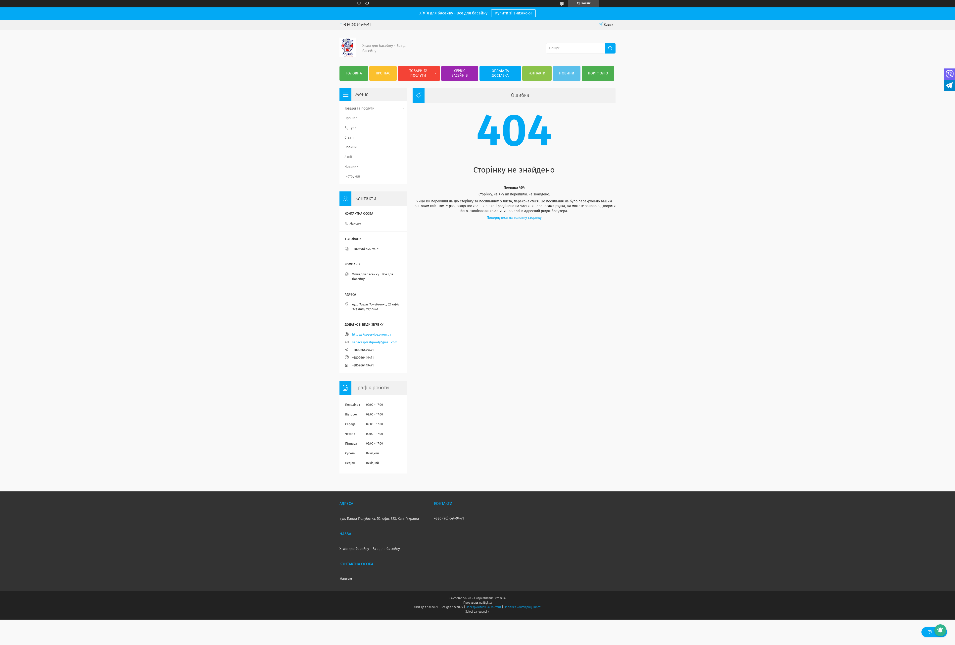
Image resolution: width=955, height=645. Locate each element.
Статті (349, 137)
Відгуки (350, 128)
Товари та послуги (418, 73)
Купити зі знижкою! (513, 13)
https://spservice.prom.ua (371, 334)
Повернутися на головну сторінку (514, 218)
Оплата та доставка (500, 73)
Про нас (383, 73)
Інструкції (352, 176)
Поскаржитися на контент (483, 607)
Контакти (536, 73)
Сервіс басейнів (459, 73)
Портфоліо (598, 73)
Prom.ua (500, 598)
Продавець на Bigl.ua (477, 602)
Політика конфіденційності (522, 607)
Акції (348, 157)
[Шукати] (610, 48)
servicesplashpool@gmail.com (374, 342)
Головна (354, 73)
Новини (566, 73)
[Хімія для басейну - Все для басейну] (347, 56)
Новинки (351, 167)
